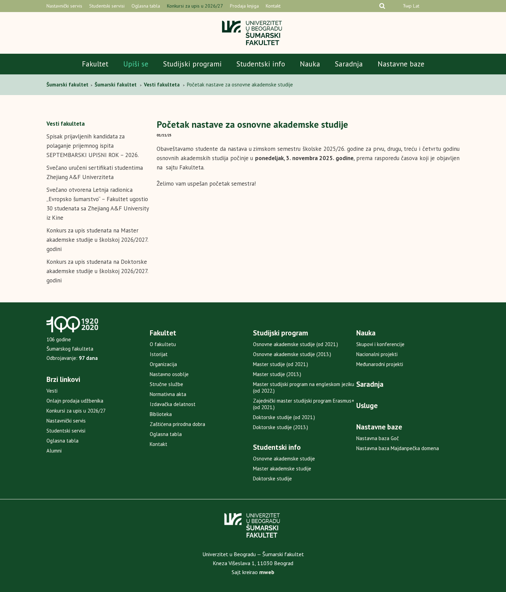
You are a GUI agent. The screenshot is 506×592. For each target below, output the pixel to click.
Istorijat (159, 354)
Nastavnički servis (64, 6)
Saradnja (349, 64)
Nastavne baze (401, 64)
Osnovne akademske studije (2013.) (292, 354)
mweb (266, 572)
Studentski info (260, 64)
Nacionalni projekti (377, 354)
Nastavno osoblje (169, 374)
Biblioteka (161, 414)
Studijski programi (192, 64)
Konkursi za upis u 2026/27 (195, 6)
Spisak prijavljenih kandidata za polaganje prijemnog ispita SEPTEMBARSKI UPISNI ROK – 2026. (92, 146)
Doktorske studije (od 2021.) (284, 417)
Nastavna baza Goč (377, 438)
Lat (416, 6)
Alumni (54, 450)
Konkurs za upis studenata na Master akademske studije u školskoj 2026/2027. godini (97, 240)
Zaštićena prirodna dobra (177, 424)
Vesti (51, 390)
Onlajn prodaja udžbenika (74, 400)
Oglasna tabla (145, 6)
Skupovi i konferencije (380, 344)
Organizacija (163, 364)
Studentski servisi (107, 6)
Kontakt (273, 6)
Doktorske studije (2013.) (280, 427)
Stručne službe (166, 384)
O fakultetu (163, 344)
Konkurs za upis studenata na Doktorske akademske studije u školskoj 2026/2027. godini (97, 271)
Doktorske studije (272, 478)
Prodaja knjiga (244, 6)
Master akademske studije (282, 468)
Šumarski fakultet (68, 84)
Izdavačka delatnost (173, 404)
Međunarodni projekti (379, 364)
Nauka (310, 64)
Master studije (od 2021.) (280, 364)
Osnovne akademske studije (284, 458)
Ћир (407, 6)
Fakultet (95, 64)
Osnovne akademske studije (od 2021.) (295, 344)
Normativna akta (168, 394)
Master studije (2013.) (277, 374)
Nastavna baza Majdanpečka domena (397, 448)
